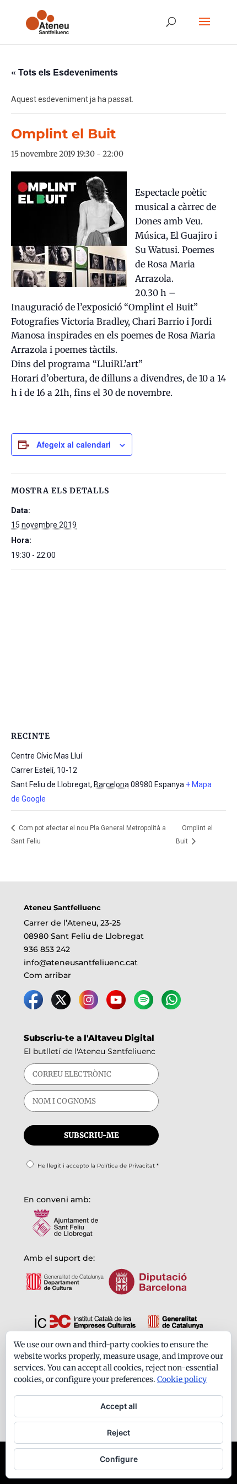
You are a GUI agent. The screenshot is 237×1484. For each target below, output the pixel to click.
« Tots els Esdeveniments (64, 72)
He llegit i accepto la (98, 1165)
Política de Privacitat (126, 1165)
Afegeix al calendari (73, 444)
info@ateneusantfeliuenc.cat (81, 962)
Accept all (118, 1406)
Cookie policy (182, 1379)
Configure (119, 1459)
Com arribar (47, 975)
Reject (118, 1432)
